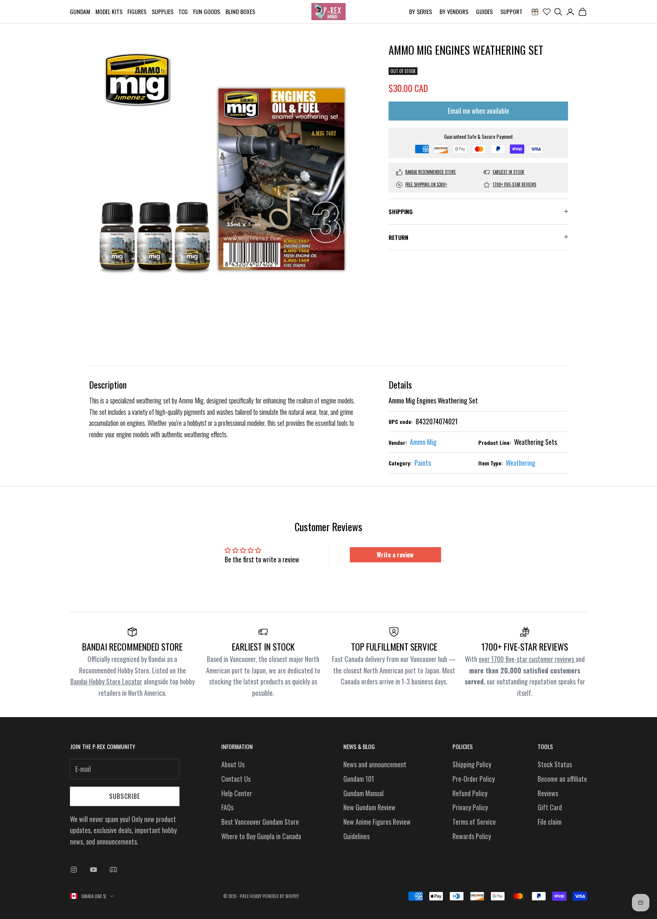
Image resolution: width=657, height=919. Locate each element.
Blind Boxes (240, 11)
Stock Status (555, 764)
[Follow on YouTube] (93, 869)
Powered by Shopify (281, 896)
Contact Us (236, 779)
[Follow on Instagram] (74, 869)
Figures (136, 11)
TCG (183, 11)
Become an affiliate (562, 779)
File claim (550, 822)
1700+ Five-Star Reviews (514, 184)
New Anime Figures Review (377, 822)
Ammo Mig (423, 442)
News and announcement (374, 764)
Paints (422, 463)
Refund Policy (469, 793)
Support (511, 11)
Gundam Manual (363, 793)
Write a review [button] (395, 554)
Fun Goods (206, 11)
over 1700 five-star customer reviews (527, 659)
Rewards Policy (471, 836)
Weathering (520, 463)
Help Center (236, 793)
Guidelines (356, 836)
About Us (232, 764)
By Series (420, 11)
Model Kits (108, 11)
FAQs (227, 807)
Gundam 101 (358, 779)
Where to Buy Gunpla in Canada (261, 836)
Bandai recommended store (430, 172)
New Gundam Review (369, 807)
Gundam (80, 11)
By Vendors (454, 11)
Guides (484, 11)
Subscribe (124, 796)
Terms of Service (474, 822)
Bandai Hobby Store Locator (106, 681)
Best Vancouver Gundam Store (260, 822)
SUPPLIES (162, 11)
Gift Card (550, 807)
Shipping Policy (471, 764)
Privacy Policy (470, 807)
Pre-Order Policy (473, 779)
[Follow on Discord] (113, 869)
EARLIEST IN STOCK (508, 172)
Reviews (548, 793)
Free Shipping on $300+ (426, 184)
